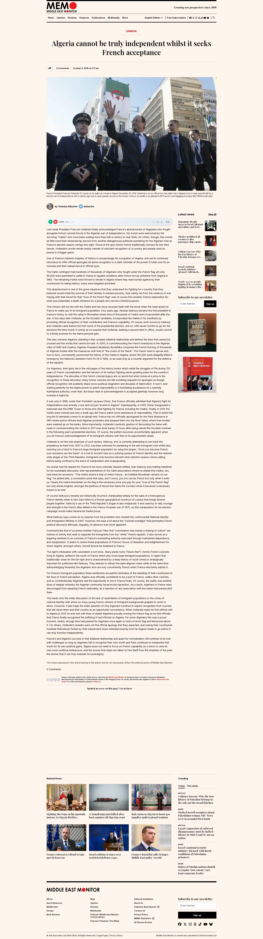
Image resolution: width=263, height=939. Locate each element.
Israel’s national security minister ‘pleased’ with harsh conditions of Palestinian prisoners (189, 269)
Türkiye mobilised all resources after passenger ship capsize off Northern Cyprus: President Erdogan (190, 239)
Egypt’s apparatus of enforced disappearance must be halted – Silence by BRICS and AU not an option (196, 833)
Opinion (61, 17)
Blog (92, 899)
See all (212, 214)
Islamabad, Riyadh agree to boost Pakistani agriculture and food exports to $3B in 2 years (190, 224)
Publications (98, 17)
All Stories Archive (143, 922)
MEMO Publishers (142, 918)
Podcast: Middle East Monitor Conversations (104, 915)
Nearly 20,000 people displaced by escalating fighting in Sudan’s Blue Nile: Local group (190, 284)
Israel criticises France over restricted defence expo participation (105, 856)
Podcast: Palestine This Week (104, 921)
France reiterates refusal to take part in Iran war (66, 856)
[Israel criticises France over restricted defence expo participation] (109, 837)
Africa (49, 899)
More (125, 17)
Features (84, 17)
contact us (96, 682)
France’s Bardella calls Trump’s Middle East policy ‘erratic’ (150, 856)
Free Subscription (176, 17)
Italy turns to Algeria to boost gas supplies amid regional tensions (151, 816)
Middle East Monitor (116, 677)
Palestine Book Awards (145, 907)
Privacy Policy (141, 914)
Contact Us (139, 911)
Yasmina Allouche (67, 206)
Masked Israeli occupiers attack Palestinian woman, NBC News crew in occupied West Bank (196, 815)
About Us (138, 903)
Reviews (72, 17)
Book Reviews (53, 914)
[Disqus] (110, 728)
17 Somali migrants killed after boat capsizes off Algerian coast (107, 816)
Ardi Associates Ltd (207, 935)
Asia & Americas (54, 903)
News (51, 17)
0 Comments (62, 68)
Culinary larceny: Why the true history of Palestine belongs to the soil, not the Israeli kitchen (190, 254)
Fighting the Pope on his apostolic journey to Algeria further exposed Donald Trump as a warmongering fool (66, 816)
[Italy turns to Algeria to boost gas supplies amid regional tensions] (151, 797)
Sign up (210, 304)
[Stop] (55, 222)
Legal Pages (102, 935)
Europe (50, 911)
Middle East (52, 907)
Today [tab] (181, 786)
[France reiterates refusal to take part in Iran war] (66, 837)
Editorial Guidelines (143, 899)
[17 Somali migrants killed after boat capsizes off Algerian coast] (109, 797)
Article (181, 793)
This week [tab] (192, 786)
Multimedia (114, 17)
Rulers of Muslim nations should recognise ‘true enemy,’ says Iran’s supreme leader (196, 870)
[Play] (50, 222)
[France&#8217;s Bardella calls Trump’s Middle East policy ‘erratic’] (151, 837)
